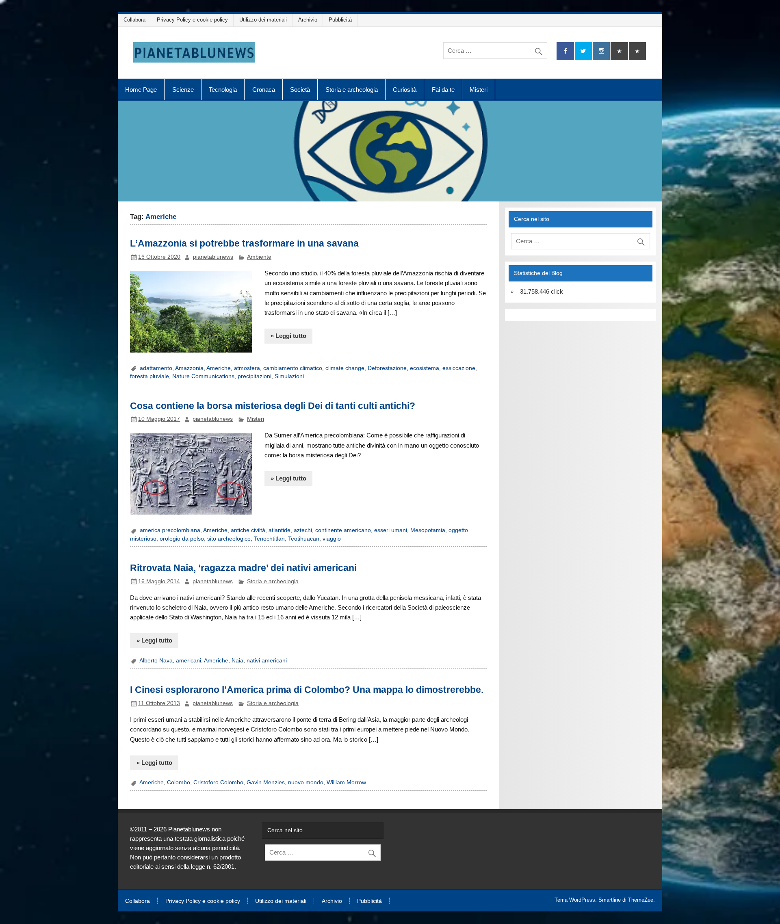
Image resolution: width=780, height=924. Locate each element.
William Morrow (346, 782)
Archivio (307, 20)
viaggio (332, 539)
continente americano (343, 530)
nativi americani (267, 661)
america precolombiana (170, 530)
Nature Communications (203, 376)
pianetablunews (213, 257)
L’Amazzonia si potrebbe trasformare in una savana (244, 243)
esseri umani (390, 530)
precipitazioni (254, 376)
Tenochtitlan (269, 539)
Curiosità (404, 89)
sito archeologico (229, 539)
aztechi (303, 530)
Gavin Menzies (266, 782)
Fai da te (443, 89)
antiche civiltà (248, 530)
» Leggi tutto (288, 335)
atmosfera (247, 368)
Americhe (218, 368)
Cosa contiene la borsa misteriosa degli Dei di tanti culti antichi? (272, 405)
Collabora (134, 20)
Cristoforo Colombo (218, 782)
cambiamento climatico (292, 368)
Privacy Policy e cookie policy (192, 20)
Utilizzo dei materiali (263, 20)
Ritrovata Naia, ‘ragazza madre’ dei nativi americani (243, 568)
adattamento (156, 368)
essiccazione (458, 368)
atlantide (279, 530)
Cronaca (263, 89)
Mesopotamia (427, 530)
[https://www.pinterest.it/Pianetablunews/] (619, 51)
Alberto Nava (156, 661)
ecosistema (424, 368)
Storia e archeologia (351, 89)
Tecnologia (223, 89)
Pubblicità (340, 20)
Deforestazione (387, 368)
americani (188, 661)
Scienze (183, 89)
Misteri (479, 89)
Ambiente (259, 257)
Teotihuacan (303, 539)
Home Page (141, 89)
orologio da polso (182, 539)
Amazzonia (189, 368)
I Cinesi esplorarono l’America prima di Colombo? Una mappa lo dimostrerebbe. (306, 689)
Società (300, 89)
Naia (237, 661)
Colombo (178, 782)
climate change (344, 368)
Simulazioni (289, 376)
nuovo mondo (305, 782)
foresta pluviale (149, 376)
